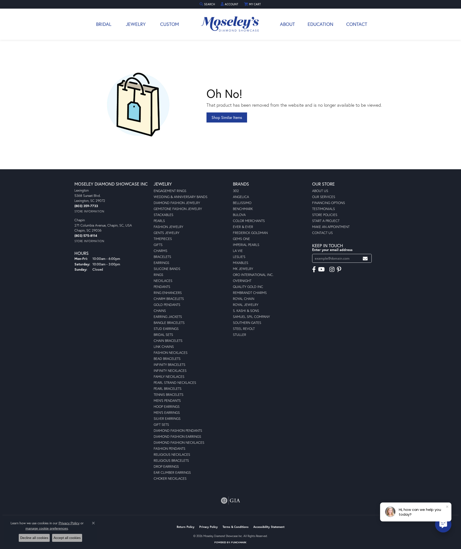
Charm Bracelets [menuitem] (169, 298)
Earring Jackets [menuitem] (168, 316)
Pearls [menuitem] (159, 220)
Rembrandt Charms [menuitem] (250, 292)
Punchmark (238, 542)
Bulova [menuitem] (239, 214)
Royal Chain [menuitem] (243, 298)
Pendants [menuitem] (162, 286)
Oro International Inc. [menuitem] (253, 274)
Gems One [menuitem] (241, 238)
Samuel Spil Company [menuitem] (251, 316)
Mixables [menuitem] (240, 262)
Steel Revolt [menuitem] (244, 328)
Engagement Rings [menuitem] (170, 190)
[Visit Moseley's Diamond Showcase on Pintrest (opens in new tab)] (339, 269)
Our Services (323, 196)
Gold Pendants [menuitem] (167, 304)
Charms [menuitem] (160, 250)
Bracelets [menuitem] (162, 256)
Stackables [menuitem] (163, 214)
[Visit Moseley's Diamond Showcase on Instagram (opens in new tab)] (331, 269)
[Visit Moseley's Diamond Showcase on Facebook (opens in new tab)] (314, 269)
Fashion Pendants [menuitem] (169, 448)
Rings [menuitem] (158, 274)
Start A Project (326, 220)
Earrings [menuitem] (161, 262)
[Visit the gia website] (230, 501)
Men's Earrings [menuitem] (167, 412)
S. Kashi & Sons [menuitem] (246, 310)
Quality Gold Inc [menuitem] (248, 286)
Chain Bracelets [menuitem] (168, 340)
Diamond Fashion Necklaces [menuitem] (179, 442)
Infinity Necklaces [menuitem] (170, 370)
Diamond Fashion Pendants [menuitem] (178, 430)
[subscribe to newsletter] (365, 258)
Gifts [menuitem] (158, 244)
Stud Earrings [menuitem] (166, 328)
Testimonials (323, 208)
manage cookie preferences (46, 528)
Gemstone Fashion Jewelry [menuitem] (178, 208)
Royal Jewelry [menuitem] (245, 304)
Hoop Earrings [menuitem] (167, 406)
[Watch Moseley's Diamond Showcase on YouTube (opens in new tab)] (321, 269)
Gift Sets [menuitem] (161, 424)
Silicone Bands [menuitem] (167, 268)
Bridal (103, 24)
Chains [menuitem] (160, 310)
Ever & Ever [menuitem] (243, 226)
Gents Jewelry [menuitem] (166, 232)
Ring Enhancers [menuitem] (168, 292)
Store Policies (324, 214)
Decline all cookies (34, 538)
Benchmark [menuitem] (243, 208)
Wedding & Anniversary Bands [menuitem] (180, 196)
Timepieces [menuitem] (163, 238)
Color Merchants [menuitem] (249, 220)
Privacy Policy (208, 527)
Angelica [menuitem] (241, 196)
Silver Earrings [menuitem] (167, 418)
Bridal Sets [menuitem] (163, 334)
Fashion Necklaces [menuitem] (171, 352)
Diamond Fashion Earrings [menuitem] (177, 436)
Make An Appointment (331, 226)
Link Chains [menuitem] (164, 346)
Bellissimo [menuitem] (242, 202)
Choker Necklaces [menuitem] (170, 478)
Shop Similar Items (227, 117)
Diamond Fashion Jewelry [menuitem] (177, 202)
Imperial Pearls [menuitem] (246, 244)
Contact (356, 24)
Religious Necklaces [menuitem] (172, 454)
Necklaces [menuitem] (163, 280)
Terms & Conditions (236, 527)
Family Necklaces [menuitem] (169, 376)
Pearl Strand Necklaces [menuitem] (175, 382)
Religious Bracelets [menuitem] (171, 460)
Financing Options (328, 202)
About (287, 24)
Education (320, 24)
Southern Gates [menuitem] (247, 322)
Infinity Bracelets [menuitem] (169, 364)
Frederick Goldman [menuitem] (250, 232)
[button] (208, 4)
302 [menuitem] (236, 190)
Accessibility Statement (269, 527)
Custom (169, 24)
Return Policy (185, 527)
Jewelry (136, 24)
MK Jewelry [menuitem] (243, 268)
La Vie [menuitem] (238, 250)
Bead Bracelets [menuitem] (167, 358)
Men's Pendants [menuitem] (167, 400)
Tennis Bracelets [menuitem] (168, 394)
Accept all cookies (67, 538)
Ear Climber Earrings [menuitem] (172, 472)
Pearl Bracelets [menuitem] (168, 388)
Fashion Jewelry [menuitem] (168, 226)
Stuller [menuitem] (239, 334)
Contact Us (322, 232)
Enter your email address (332, 249)
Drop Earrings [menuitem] (166, 466)
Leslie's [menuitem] (239, 256)
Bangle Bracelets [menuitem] (169, 322)
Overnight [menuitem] (242, 280)
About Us (320, 190)
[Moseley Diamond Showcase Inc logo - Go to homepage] (230, 24)
